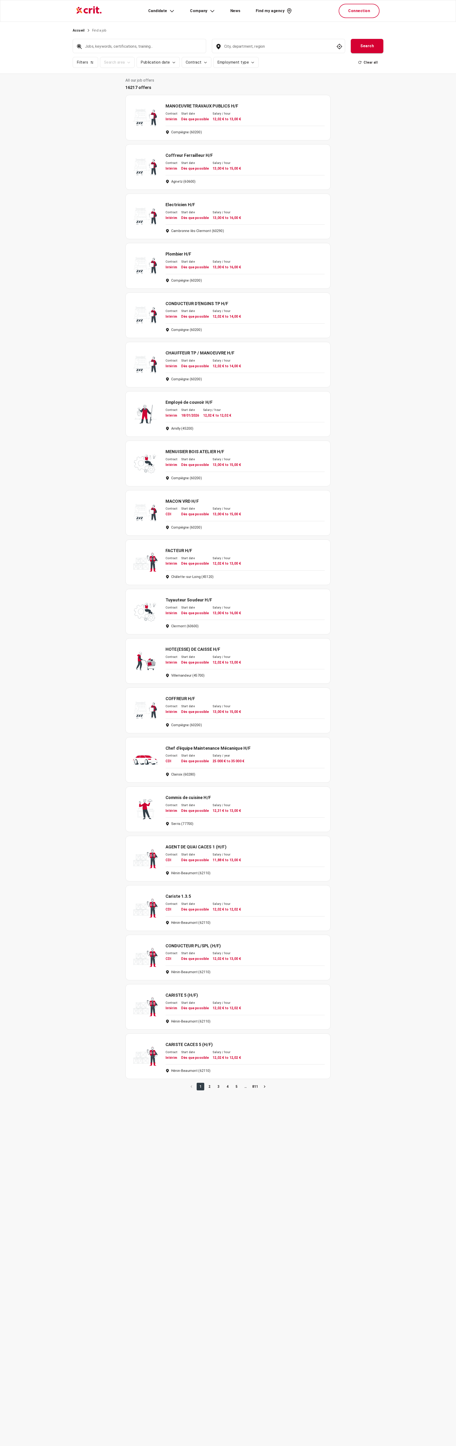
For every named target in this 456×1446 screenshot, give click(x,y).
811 (255, 1086)
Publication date (155, 62)
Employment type (233, 62)
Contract (194, 62)
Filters (82, 62)
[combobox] (278, 48)
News (235, 11)
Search (367, 46)
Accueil (79, 30)
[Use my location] (339, 46)
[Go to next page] (264, 1086)
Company (198, 11)
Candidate (157, 11)
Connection (359, 11)
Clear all (371, 62)
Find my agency (270, 11)
